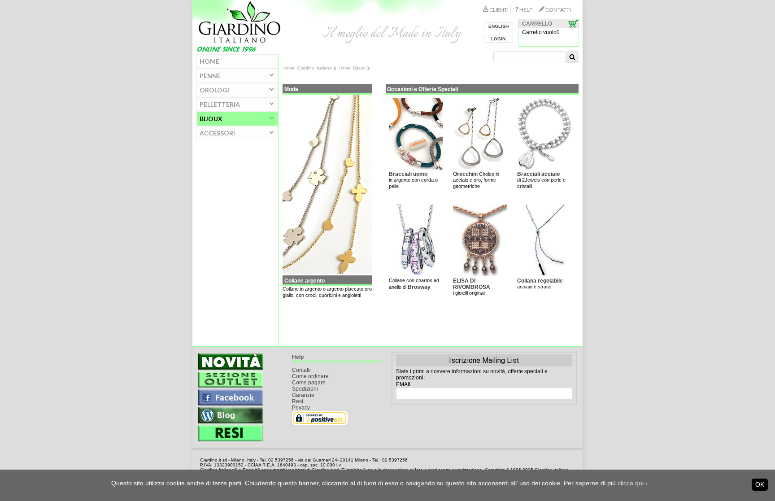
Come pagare (309, 382)
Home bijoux (352, 67)
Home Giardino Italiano (307, 67)
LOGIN (498, 38)
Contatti (301, 370)
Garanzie (303, 395)
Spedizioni (305, 389)
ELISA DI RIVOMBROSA (471, 284)
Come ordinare (310, 376)
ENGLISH (498, 26)
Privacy (301, 408)
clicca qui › (633, 483)
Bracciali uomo (408, 174)
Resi (297, 401)
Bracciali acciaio (538, 174)
